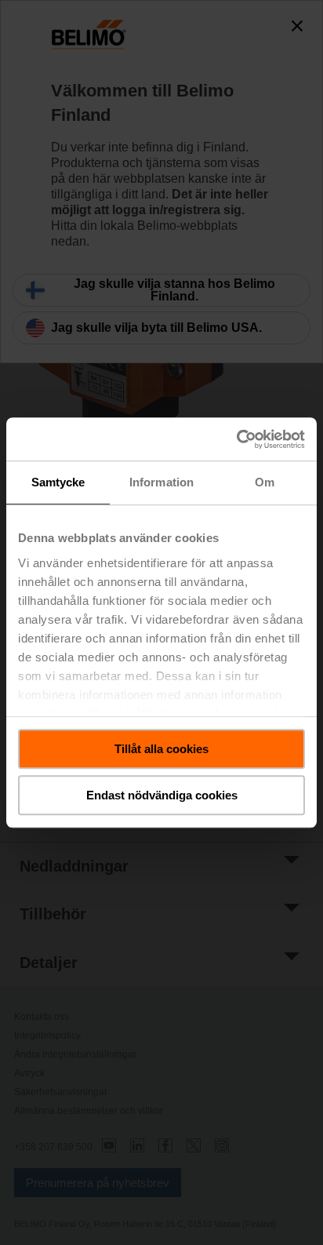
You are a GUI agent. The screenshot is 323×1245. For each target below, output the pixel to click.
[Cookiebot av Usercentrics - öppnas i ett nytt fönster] (236, 439)
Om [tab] (264, 482)
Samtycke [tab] (58, 482)
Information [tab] (161, 482)
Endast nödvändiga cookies (162, 795)
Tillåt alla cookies (161, 748)
